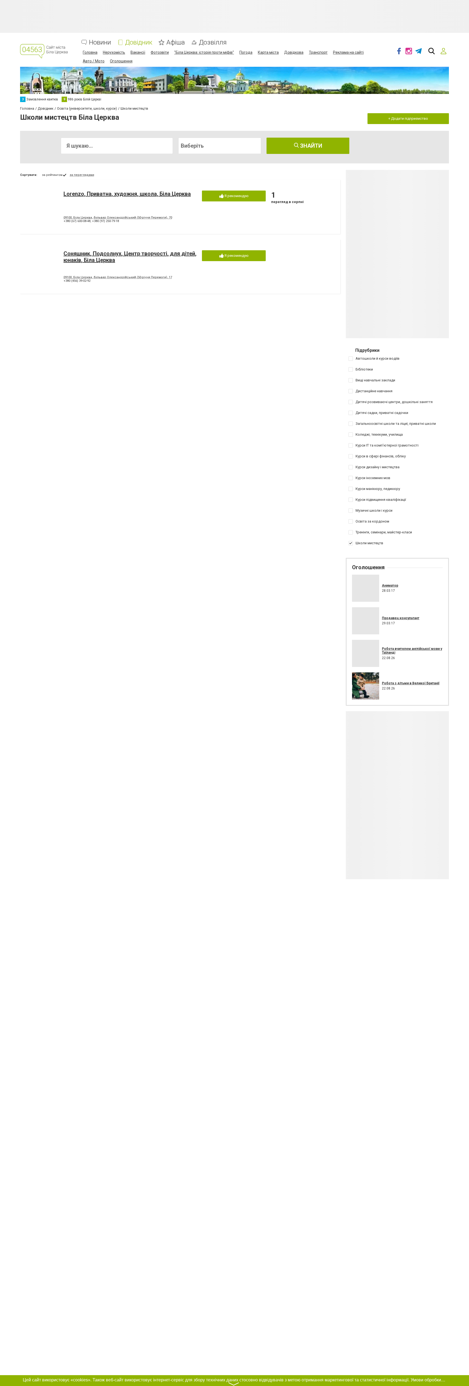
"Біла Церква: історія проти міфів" (204, 52)
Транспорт (318, 52)
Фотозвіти (160, 52)
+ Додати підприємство (408, 118)
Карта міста (268, 52)
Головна (90, 52)
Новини (100, 42)
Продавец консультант (400, 618)
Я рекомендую (236, 196)
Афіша (175, 42)
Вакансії (138, 52)
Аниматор (390, 585)
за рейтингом (52, 175)
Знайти (310, 146)
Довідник (138, 42)
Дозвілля (213, 42)
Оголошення (121, 61)
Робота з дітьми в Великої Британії (410, 683)
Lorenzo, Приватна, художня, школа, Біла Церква (127, 194)
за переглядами (82, 175)
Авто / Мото (93, 61)
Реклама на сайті (348, 52)
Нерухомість (114, 52)
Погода (245, 52)
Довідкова (293, 52)
